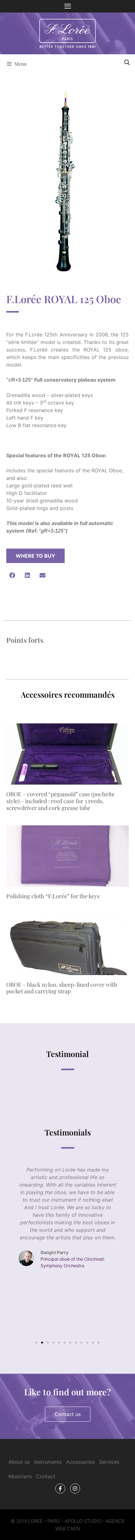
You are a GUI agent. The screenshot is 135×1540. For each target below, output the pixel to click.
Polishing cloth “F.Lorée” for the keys (53, 896)
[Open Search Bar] (127, 62)
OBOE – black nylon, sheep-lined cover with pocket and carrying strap (61, 988)
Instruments (48, 1462)
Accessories (80, 1462)
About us (19, 1462)
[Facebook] (60, 1489)
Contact (45, 1476)
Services (109, 1462)
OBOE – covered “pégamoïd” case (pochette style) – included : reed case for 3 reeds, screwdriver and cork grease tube (60, 800)
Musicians (20, 1476)
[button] (12, 575)
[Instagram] (75, 1489)
